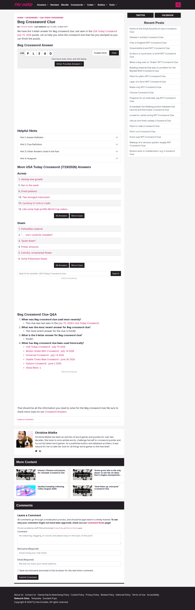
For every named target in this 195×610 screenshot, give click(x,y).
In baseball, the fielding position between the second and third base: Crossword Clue (152, 108)
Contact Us (30, 594)
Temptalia (36, 598)
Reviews (54, 4)
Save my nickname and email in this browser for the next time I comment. (57, 570)
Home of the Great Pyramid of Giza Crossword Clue (153, 30)
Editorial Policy (123, 594)
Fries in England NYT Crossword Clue (148, 42)
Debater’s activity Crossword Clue (146, 37)
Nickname (27, 548)
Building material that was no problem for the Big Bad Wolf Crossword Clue (153, 69)
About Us (18, 594)
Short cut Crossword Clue (142, 131)
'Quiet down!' (28, 240)
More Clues (77, 215)
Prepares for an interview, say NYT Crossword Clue (153, 100)
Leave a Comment (25, 419)
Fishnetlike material (32, 228)
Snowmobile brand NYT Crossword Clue (150, 48)
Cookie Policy (77, 594)
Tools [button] (112, 4)
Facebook (168, 15)
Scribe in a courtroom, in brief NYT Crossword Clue (153, 55)
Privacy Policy (58, 528)
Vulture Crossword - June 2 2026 (43, 363)
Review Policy (107, 594)
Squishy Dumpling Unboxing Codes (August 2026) (51, 487)
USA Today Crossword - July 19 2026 (45, 346)
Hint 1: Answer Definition (31, 137)
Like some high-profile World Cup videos (44, 209)
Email (25, 559)
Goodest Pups (50, 598)
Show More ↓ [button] (33, 367)
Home (20, 17)
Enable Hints (100, 52)
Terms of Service (72, 528)
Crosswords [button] (77, 4)
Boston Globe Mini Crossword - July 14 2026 (50, 351)
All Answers (61, 215)
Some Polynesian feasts (34, 258)
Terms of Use (138, 594)
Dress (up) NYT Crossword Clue (145, 136)
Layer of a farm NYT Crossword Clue (148, 81)
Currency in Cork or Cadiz (36, 203)
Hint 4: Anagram (28, 158)
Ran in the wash (30, 185)
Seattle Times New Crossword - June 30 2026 (50, 359)
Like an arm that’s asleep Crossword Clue (150, 120)
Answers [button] (42, 4)
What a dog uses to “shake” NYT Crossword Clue (154, 62)
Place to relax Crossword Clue (144, 126)
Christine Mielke (26, 26)
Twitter (140, 15)
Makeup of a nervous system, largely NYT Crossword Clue (150, 144)
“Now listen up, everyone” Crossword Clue (106, 487)
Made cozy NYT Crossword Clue (145, 87)
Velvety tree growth (32, 179)
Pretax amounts (29, 246)
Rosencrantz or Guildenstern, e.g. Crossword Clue (152, 153)
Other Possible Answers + (69, 63)
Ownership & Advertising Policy (53, 594)
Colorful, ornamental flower (36, 252)
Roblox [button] (101, 4)
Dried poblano (29, 191)
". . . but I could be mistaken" (37, 234)
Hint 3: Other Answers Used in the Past (39, 151)
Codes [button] (90, 4)
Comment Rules (96, 522)
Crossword (31, 17)
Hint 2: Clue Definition (31, 144)
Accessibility (153, 594)
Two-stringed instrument (36, 197)
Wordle (65, 4)
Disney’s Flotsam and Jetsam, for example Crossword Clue (51, 471)
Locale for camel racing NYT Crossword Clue (152, 115)
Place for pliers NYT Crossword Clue (148, 76)
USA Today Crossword (51, 17)
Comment (22, 531)
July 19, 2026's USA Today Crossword (79, 323)
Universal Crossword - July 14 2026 (45, 355)
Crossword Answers (55, 411)
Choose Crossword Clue (142, 92)
